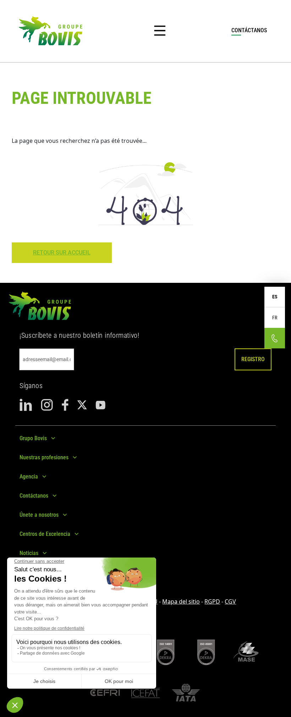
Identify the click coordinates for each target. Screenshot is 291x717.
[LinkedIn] (26, 405)
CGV (230, 601)
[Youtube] (100, 405)
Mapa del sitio (181, 601)
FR (274, 317)
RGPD (212, 601)
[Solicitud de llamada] (274, 338)
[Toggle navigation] (159, 31)
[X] (82, 405)
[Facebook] (65, 405)
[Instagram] (47, 405)
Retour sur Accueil (61, 252)
